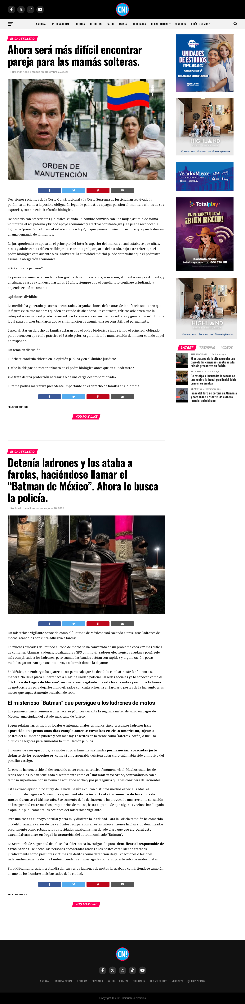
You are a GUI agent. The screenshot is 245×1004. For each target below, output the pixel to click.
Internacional (60, 24)
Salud (110, 24)
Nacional (41, 24)
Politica (80, 24)
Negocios (180, 24)
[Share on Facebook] (49, 190)
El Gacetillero (159, 24)
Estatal (123, 24)
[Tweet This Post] (74, 190)
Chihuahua (139, 24)
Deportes (95, 24)
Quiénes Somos (199, 24)
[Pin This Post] (98, 190)
